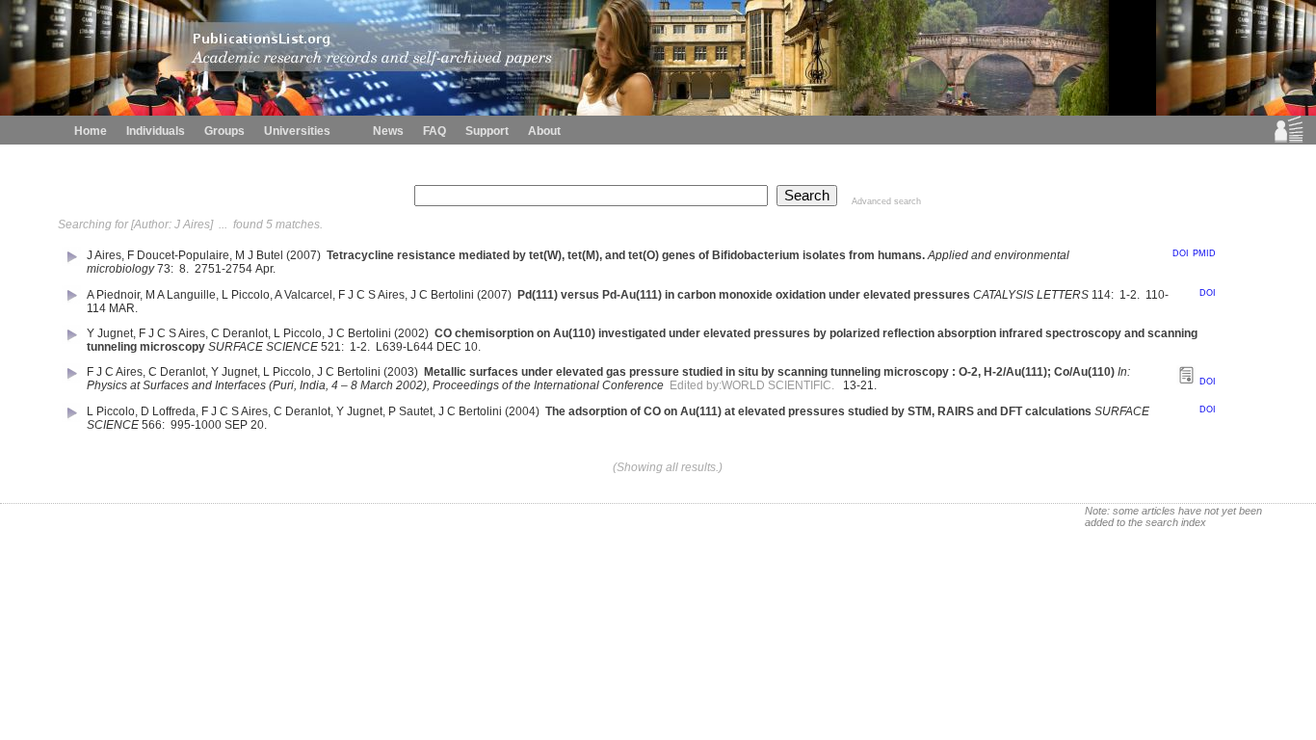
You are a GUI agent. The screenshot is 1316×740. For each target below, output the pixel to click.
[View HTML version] (1186, 380)
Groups (224, 131)
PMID (1204, 253)
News (388, 131)
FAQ (434, 131)
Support (487, 131)
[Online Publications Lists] (1289, 138)
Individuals (155, 131)
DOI (1180, 253)
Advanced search (886, 201)
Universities (297, 131)
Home (90, 131)
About (544, 131)
